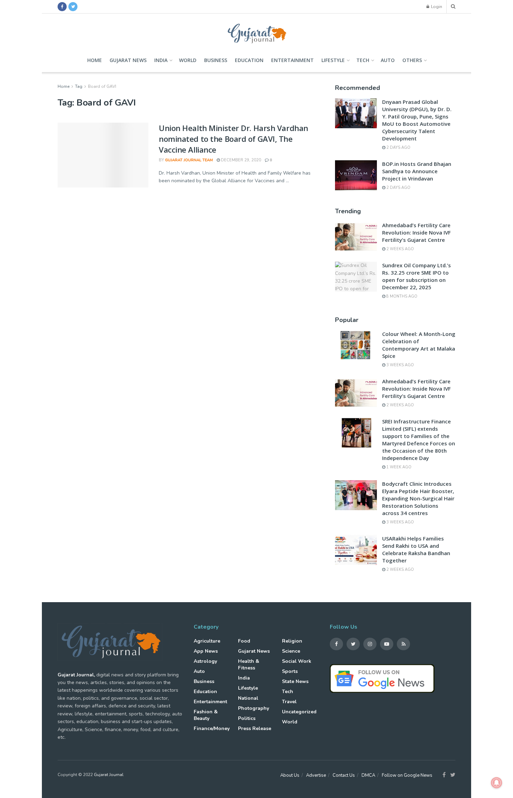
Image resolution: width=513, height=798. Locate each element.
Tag (78, 86)
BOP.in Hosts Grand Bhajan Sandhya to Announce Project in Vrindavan (416, 171)
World (187, 60)
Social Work (296, 661)
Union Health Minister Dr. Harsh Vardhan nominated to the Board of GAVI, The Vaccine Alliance (233, 139)
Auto (388, 60)
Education (249, 60)
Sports (290, 671)
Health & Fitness (248, 664)
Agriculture (207, 641)
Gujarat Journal (109, 774)
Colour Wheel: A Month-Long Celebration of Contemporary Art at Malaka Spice (418, 344)
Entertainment (292, 60)
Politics (246, 718)
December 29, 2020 (240, 160)
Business (215, 60)
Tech (362, 60)
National (248, 698)
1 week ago (398, 467)
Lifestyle (333, 60)
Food (244, 641)
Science (291, 651)
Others (412, 60)
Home (94, 60)
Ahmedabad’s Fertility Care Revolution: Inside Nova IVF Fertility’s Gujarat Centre (416, 232)
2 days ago (397, 147)
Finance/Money (212, 728)
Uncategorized (299, 711)
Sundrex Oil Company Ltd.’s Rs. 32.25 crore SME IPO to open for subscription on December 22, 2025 (416, 276)
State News (295, 681)
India (161, 60)
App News (206, 651)
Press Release (254, 728)
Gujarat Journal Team (189, 160)
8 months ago (401, 296)
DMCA (368, 775)
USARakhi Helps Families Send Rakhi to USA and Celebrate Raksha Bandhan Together (416, 549)
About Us (289, 775)
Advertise (316, 775)
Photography (253, 708)
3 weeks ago (399, 365)
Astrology (205, 661)
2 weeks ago (399, 249)
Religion (292, 641)
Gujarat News (128, 60)
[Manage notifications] (496, 782)
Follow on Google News (407, 775)
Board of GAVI (102, 86)
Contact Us (344, 775)
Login (436, 6)
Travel (289, 701)
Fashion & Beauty (206, 715)
